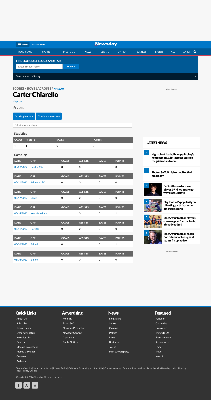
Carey (33, 197)
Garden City (36, 166)
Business (141, 51)
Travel (159, 351)
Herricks (34, 228)
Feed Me (104, 51)
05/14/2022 (20, 213)
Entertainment (163, 337)
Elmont (34, 259)
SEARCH (187, 51)
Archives (21, 360)
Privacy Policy (60, 368)
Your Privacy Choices (26, 370)
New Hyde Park (38, 213)
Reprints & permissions (134, 368)
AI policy (182, 368)
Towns (112, 346)
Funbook (160, 318)
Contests (21, 356)
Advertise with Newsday (158, 368)
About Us (22, 318)
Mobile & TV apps (26, 351)
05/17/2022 (20, 197)
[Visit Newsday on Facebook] (18, 385)
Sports (46, 51)
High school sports (119, 351)
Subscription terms (42, 368)
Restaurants (162, 342)
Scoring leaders (24, 116)
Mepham (17, 101)
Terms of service (24, 368)
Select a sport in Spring (28, 76)
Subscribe (22, 323)
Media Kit (68, 318)
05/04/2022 (20, 259)
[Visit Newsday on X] (26, 385)
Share (20, 108)
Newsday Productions (74, 327)
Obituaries (161, 323)
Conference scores (49, 116)
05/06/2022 (20, 244)
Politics (113, 332)
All (173, 51)
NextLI (159, 356)
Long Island (25, 51)
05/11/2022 (20, 228)
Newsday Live (24, 337)
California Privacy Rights (80, 368)
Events (159, 51)
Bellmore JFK (37, 182)
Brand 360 (68, 323)
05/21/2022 (20, 182)
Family (159, 346)
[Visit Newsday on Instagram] (35, 385)
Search (71, 66)
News (88, 51)
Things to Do (162, 332)
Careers (21, 342)
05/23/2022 (20, 166)
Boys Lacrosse (39, 88)
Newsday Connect (72, 332)
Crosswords (162, 327)
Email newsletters (26, 332)
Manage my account (27, 346)
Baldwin (34, 244)
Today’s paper (24, 327)
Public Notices (70, 342)
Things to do (67, 51)
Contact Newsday (112, 368)
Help (174, 368)
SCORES (18, 88)
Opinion (122, 51)
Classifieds (68, 337)
